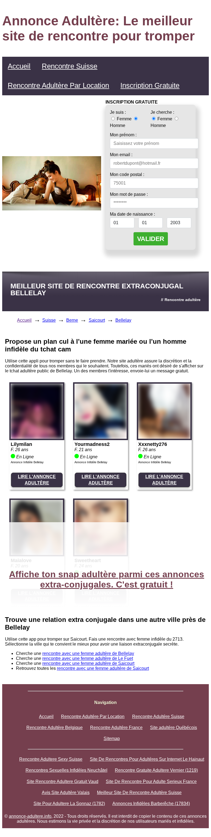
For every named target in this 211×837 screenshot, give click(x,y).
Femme (124, 119)
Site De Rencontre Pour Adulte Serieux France (151, 781)
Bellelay (123, 320)
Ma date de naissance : (132, 214)
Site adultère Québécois (173, 727)
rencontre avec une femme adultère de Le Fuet (87, 658)
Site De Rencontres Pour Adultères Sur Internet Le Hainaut (147, 759)
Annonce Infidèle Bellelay (27, 462)
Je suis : (118, 112)
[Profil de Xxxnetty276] (164, 437)
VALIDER (150, 238)
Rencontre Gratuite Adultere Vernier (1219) (156, 770)
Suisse (49, 320)
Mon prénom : (123, 134)
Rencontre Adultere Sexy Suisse (50, 759)
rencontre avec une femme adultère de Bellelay (88, 653)
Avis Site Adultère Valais (66, 792)
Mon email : (121, 154)
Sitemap (112, 738)
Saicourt (97, 320)
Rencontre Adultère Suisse (158, 716)
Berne (72, 320)
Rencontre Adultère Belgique (54, 727)
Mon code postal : (127, 174)
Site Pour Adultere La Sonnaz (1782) (69, 803)
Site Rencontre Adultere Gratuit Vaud (62, 781)
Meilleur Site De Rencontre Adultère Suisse (139, 792)
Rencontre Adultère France (116, 727)
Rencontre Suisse (69, 66)
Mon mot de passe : (129, 194)
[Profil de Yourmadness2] (100, 437)
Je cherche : (162, 112)
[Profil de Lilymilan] (37, 437)
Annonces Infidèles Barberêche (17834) (151, 803)
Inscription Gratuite (149, 85)
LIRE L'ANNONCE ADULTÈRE (37, 479)
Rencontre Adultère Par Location (58, 85)
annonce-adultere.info (30, 816)
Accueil (19, 66)
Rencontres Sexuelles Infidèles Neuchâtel (66, 770)
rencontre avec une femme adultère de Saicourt (88, 663)
